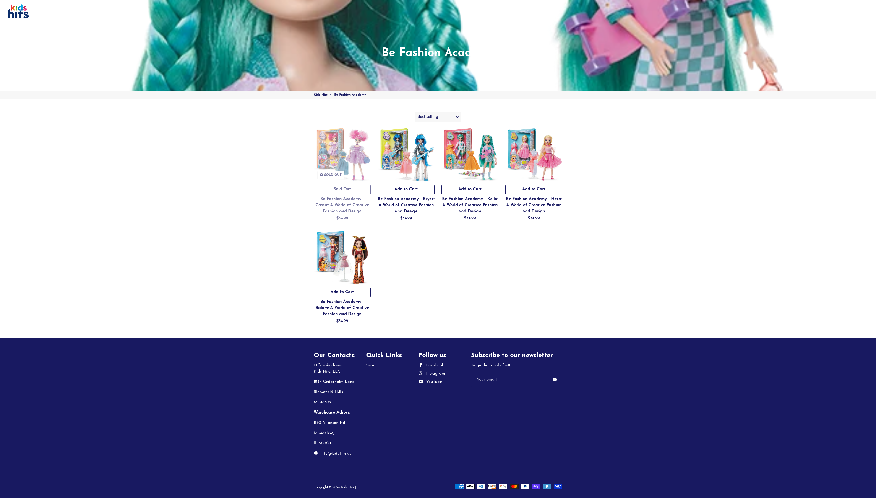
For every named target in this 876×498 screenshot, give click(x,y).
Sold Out (342, 189)
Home (41, 11)
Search (372, 366)
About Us (104, 11)
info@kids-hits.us (335, 454)
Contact (81, 11)
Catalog (60, 11)
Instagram (435, 374)
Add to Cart (406, 189)
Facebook (434, 366)
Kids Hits (321, 95)
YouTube (433, 382)
